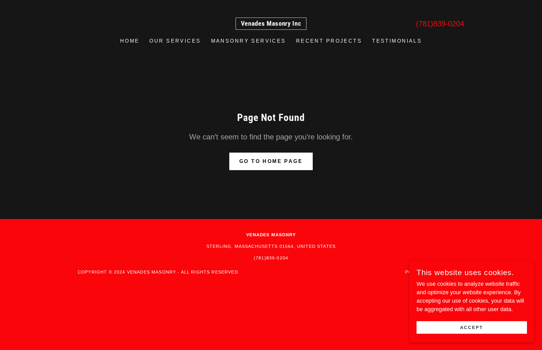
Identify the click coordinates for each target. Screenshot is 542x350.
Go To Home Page (271, 161)
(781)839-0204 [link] (440, 23)
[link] (271, 24)
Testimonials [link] (397, 41)
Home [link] (130, 41)
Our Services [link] (175, 41)
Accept (472, 327)
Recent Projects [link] (329, 41)
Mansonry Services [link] (248, 41)
